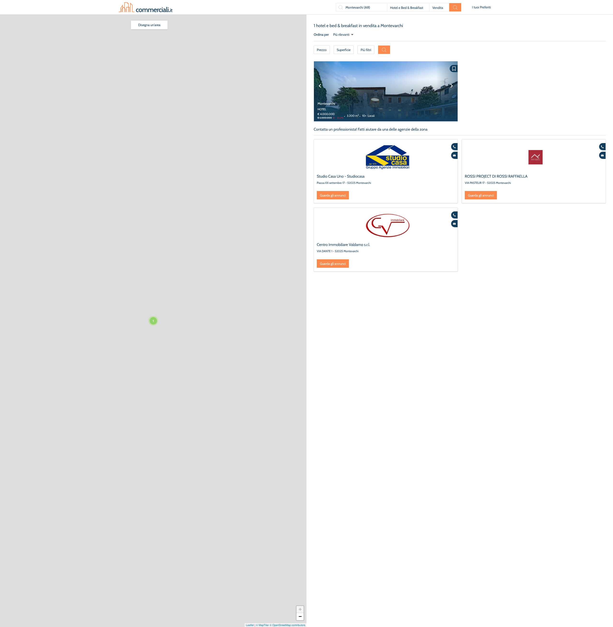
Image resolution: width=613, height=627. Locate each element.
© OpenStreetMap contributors (287, 625)
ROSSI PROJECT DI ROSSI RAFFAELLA (496, 176)
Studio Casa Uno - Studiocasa (340, 176)
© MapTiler (262, 625)
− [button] (300, 617)
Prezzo (322, 50)
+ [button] (300, 609)
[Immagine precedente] (320, 91)
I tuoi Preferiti (481, 7)
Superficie (344, 50)
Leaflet (250, 625)
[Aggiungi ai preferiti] (454, 68)
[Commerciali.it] (146, 7)
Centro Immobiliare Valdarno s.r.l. (343, 244)
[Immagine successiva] (452, 91)
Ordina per (321, 34)
